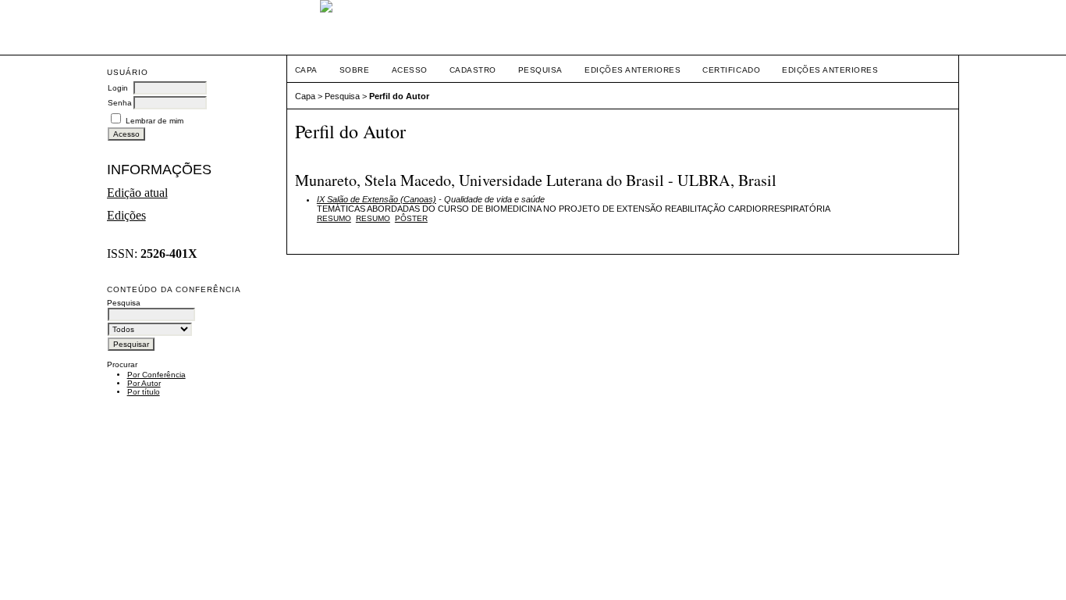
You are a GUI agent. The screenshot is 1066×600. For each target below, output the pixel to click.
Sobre (354, 70)
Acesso (410, 70)
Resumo (334, 218)
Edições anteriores (632, 70)
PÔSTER (411, 218)
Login (118, 88)
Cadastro (472, 70)
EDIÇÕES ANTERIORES (830, 70)
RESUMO (373, 218)
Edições (126, 215)
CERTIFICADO (731, 70)
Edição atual (137, 192)
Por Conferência (156, 374)
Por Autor (144, 383)
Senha (120, 102)
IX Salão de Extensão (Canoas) (376, 199)
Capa (306, 70)
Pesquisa (540, 70)
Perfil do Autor (399, 96)
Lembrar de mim (154, 120)
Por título (143, 392)
